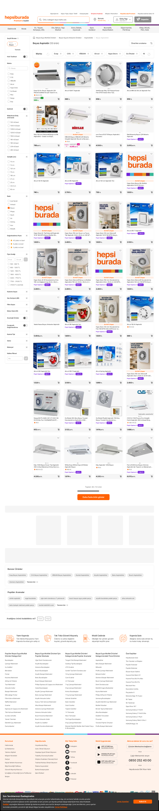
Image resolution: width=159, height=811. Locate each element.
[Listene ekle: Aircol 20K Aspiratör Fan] (58, 344)
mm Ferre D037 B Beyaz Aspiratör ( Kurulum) (108, 135)
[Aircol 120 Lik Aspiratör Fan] (108, 165)
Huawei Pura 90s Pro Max (134, 678)
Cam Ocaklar (69, 677)
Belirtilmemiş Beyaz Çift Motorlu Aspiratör (137, 135)
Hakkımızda (9, 745)
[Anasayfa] (34, 37)
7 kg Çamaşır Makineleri (73, 684)
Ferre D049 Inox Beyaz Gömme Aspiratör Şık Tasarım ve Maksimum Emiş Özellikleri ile (139, 466)
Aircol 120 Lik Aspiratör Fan (105, 181)
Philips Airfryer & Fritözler (104, 695)
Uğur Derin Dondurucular (43, 660)
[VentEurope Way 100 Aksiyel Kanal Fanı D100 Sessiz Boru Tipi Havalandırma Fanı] (108, 75)
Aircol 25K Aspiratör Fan (73, 324)
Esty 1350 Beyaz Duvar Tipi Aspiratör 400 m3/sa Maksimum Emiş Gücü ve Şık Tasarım (46, 466)
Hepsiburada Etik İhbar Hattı (140, 769)
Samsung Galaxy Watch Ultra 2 (136, 720)
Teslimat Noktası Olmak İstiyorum (46, 763)
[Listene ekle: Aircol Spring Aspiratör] (120, 344)
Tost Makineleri (10, 684)
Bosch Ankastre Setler (42, 719)
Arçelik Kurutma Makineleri (44, 726)
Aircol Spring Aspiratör (103, 371)
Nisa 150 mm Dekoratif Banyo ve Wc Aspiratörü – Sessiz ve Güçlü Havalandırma (46, 135)
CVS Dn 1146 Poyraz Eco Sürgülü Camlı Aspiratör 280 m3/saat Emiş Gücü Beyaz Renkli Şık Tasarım (138, 419)
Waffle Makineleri (10, 702)
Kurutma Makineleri (11, 677)
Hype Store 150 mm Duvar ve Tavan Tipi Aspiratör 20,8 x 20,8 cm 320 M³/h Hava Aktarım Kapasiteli (78, 234)
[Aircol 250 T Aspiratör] (140, 215)
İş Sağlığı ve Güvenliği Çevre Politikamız (18, 773)
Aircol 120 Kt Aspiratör (41, 181)
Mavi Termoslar (70, 716)
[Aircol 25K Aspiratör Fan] (77, 309)
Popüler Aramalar (131, 665)
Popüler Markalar (131, 668)
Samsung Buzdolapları (103, 698)
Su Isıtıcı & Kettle (10, 716)
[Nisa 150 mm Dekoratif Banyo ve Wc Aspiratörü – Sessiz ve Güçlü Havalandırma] (46, 119)
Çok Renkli (14, 201)
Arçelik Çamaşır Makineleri (44, 691)
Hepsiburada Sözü (132, 658)
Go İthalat (13, 91)
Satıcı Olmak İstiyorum (42, 749)
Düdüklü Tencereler (102, 716)
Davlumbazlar (9, 726)
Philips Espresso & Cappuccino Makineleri (49, 684)
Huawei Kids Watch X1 (133, 675)
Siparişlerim (54, 14)
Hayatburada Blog (41, 745)
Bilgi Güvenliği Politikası (13, 766)
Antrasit (12, 204)
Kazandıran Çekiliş (132, 689)
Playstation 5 (130, 692)
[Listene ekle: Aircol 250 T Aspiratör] (151, 203)
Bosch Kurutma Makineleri (44, 716)
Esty (11, 101)
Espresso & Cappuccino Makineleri (16, 709)
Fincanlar (99, 719)
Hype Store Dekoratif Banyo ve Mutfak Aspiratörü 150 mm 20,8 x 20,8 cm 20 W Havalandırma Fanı (78, 281)
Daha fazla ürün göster (93, 497)
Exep (12, 74)
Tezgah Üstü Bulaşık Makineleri (75, 660)
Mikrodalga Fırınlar (11, 695)
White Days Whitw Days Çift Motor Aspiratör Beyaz (76, 466)
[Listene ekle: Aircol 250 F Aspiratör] (89, 344)
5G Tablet (129, 699)
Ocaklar (7, 705)
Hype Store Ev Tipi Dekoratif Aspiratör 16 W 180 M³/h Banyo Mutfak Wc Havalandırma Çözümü (46, 234)
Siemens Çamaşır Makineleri (44, 709)
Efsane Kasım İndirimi (133, 672)
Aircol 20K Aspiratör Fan (42, 371)
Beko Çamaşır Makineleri (43, 695)
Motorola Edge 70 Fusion (134, 696)
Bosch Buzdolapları (41, 671)
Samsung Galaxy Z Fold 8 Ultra (136, 713)
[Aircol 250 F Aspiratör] (77, 356)
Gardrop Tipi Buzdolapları (73, 664)
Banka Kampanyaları (42, 769)
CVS (11, 77)
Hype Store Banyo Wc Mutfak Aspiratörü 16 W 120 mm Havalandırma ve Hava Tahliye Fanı (139, 184)
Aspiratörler (99, 660)
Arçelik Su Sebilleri (41, 723)
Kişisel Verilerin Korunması (13, 763)
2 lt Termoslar (69, 681)
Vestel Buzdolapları (41, 688)
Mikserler (99, 667)
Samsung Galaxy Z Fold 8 (134, 710)
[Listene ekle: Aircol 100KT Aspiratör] (89, 63)
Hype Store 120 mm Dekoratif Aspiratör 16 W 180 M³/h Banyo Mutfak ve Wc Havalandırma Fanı (107, 234)
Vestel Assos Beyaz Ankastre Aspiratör (47, 324)
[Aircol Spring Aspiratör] (108, 356)
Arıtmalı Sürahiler (71, 698)
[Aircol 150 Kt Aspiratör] (140, 309)
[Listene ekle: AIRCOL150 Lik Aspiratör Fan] (151, 63)
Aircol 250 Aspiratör (71, 181)
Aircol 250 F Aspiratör (72, 371)
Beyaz (12, 208)
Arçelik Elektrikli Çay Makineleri (106, 702)
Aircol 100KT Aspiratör (72, 90)
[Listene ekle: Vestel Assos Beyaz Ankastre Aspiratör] (58, 297)
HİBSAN (13, 81)
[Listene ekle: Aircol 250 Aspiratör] (89, 153)
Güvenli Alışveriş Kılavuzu (13, 769)
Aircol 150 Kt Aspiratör (134, 324)
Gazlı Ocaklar (69, 705)
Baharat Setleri (100, 674)
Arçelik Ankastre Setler (42, 698)
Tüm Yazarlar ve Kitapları (134, 661)
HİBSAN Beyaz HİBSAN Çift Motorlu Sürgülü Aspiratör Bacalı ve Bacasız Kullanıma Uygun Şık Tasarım (77, 138)
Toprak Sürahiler (70, 709)
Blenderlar (8, 671)
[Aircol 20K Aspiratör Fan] (46, 356)
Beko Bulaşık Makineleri (104, 664)
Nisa (11, 94)
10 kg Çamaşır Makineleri (73, 674)
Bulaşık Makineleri (11, 691)
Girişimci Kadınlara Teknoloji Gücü (46, 759)
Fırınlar (7, 674)
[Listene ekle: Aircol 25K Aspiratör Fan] (89, 297)
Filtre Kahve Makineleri (12, 698)
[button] (26, 259)
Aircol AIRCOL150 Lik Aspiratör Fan (138, 90)
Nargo (12, 98)
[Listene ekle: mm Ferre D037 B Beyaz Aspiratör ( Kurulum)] (120, 107)
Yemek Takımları (10, 719)
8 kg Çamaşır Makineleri (73, 723)
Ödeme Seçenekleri (41, 766)
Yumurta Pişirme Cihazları (104, 723)
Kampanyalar (84, 14)
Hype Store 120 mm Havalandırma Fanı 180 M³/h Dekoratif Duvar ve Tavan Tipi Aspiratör (107, 328)
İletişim (7, 776)
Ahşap (12, 211)
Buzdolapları (9, 660)
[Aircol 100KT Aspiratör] (77, 75)
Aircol (12, 84)
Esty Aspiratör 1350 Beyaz (105, 465)
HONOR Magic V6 (132, 724)
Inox (11, 225)
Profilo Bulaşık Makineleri (104, 726)
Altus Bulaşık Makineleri (43, 705)
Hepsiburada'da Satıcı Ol (146, 14)
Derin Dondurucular (102, 684)
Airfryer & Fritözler (11, 681)
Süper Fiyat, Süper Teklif (69, 14)
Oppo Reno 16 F (131, 706)
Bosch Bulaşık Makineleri (43, 681)
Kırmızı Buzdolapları (71, 691)
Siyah (12, 215)
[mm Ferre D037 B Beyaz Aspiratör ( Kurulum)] (108, 119)
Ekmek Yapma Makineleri (104, 709)
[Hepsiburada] (17, 17)
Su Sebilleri (8, 667)
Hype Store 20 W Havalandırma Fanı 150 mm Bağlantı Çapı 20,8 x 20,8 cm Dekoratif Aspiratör (46, 281)
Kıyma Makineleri (101, 691)
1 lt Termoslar (69, 712)
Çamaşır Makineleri (11, 664)
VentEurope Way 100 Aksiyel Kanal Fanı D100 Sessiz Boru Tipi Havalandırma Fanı (107, 92)
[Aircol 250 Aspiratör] (77, 165)
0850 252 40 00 (140, 760)
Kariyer (7, 759)
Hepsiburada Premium (127, 14)
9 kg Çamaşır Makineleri (73, 688)
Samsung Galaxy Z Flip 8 (134, 717)
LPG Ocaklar (69, 667)
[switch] (25, 56)
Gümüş (12, 222)
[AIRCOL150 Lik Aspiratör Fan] (140, 75)
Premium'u (18, 21)
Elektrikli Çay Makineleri (13, 723)
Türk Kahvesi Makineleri (13, 712)
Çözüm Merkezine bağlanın (140, 746)
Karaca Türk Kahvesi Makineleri (45, 702)
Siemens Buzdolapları (42, 667)
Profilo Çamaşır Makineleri (104, 671)
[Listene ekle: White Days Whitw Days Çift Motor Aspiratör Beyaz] (89, 437)
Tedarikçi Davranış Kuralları (44, 756)
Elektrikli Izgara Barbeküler (104, 688)
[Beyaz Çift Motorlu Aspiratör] (140, 119)
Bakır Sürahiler (70, 702)
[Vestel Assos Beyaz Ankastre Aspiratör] (46, 309)
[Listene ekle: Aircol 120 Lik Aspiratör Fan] (120, 153)
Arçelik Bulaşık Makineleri (43, 674)
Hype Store (14, 88)
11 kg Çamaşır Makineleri (73, 695)
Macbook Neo (130, 685)
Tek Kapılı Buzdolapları (72, 719)
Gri (11, 218)
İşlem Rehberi (39, 773)
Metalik (12, 229)
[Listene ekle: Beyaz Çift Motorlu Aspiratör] (151, 107)
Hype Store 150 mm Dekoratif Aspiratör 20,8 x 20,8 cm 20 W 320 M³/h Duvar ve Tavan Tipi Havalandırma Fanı (139, 375)
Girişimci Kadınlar (97, 14)
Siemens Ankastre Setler (43, 712)
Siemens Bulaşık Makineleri (105, 677)
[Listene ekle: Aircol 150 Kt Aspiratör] (151, 297)
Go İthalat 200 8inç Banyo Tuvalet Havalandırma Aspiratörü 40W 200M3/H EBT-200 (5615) (76, 419)
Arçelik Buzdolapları (41, 664)
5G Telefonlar (130, 703)
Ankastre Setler (10, 688)
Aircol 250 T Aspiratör (134, 231)
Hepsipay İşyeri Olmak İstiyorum (45, 752)
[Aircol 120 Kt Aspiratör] (46, 165)
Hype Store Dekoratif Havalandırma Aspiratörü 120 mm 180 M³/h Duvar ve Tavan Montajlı (140, 281)
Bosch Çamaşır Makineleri (104, 681)
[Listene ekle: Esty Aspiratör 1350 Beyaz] (120, 437)
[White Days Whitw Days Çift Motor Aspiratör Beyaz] (77, 450)
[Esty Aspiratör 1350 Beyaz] (108, 450)
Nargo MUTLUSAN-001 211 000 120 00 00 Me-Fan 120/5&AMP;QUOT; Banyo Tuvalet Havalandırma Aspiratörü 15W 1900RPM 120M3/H (46, 419)
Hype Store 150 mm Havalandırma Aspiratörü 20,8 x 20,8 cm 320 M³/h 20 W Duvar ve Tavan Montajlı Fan (108, 281)
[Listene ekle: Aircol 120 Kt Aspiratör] (58, 153)
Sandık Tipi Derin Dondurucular (75, 671)
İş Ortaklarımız (9, 749)
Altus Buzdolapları (102, 712)
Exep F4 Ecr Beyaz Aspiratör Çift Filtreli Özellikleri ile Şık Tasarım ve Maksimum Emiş (45, 92)
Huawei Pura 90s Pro (133, 682)
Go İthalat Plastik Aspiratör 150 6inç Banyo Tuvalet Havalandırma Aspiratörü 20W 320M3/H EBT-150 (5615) (108, 419)
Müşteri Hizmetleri (111, 14)
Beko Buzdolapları (41, 677)
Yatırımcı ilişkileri (10, 752)
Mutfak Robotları (101, 705)
